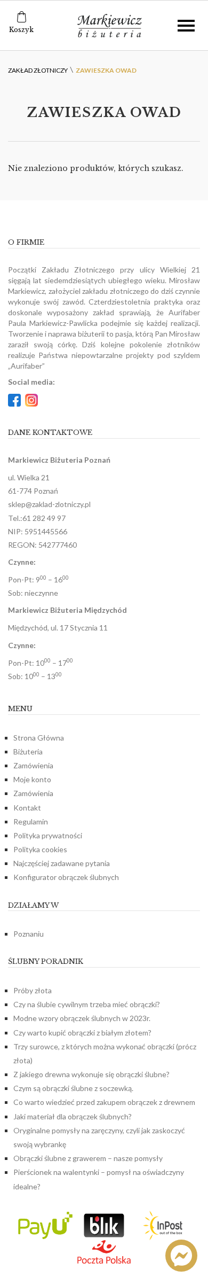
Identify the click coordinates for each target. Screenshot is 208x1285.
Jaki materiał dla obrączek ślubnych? (72, 1116)
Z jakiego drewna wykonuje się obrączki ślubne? (91, 1074)
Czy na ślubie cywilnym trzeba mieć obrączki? (86, 1004)
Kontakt (27, 807)
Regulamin (30, 821)
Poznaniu (28, 933)
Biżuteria (28, 751)
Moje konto (32, 779)
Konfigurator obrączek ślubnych (66, 877)
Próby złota (32, 990)
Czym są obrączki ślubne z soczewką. (73, 1088)
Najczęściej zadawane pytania (61, 863)
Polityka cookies (40, 849)
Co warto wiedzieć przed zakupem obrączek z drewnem (104, 1102)
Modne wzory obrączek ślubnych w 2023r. (81, 1018)
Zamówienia (33, 765)
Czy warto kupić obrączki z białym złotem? (82, 1032)
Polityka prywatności (47, 835)
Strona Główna (38, 737)
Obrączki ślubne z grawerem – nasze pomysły (88, 1158)
